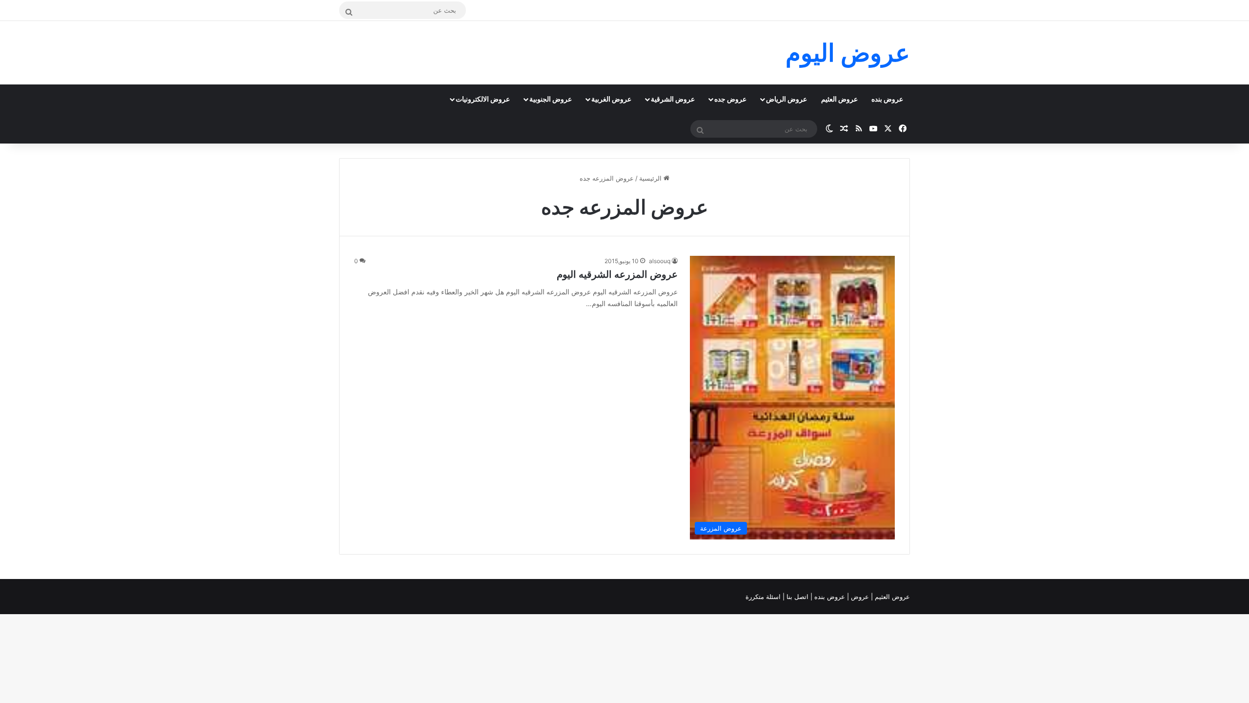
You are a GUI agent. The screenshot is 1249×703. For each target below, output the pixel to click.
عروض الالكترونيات (483, 99)
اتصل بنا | (796, 596)
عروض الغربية (611, 99)
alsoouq (659, 261)
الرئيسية (651, 178)
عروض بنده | (828, 596)
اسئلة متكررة (764, 596)
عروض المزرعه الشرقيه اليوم (617, 274)
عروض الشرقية (673, 99)
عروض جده (730, 99)
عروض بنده (887, 99)
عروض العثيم (839, 99)
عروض (860, 596)
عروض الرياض (786, 99)
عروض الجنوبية (550, 99)
